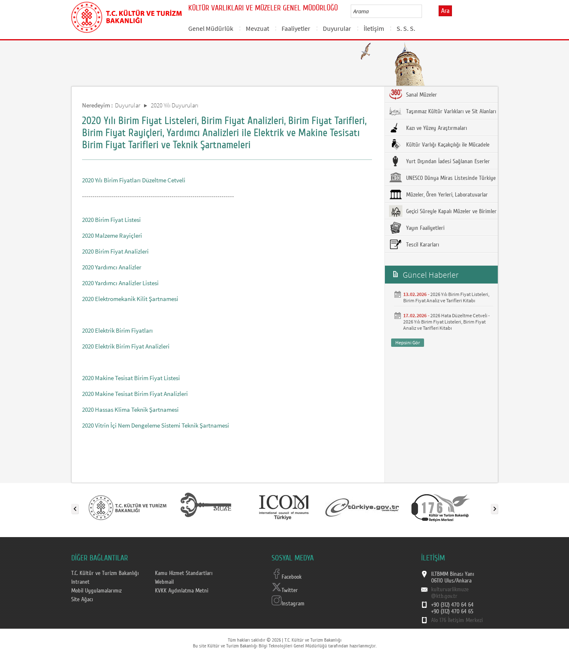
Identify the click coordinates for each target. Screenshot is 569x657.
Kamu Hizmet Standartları (183, 573)
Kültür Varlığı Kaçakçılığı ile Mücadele (446, 145)
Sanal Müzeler (420, 95)
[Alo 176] (440, 507)
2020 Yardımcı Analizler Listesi (120, 283)
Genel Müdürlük (210, 28)
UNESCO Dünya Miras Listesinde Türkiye (450, 178)
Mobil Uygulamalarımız (96, 590)
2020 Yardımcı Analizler (111, 267)
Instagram (293, 603)
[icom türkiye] (284, 507)
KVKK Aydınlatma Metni (181, 590)
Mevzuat (257, 28)
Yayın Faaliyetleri (424, 228)
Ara (445, 11)
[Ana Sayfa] (126, 16)
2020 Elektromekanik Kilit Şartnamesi (130, 299)
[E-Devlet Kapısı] (362, 507)
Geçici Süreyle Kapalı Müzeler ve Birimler (450, 211)
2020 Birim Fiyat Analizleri (115, 251)
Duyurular (337, 28)
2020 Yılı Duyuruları (174, 105)
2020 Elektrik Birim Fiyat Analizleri (126, 346)
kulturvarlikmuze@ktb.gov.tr (450, 593)
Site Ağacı (82, 599)
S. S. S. (406, 28)
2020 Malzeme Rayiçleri (112, 235)
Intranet (80, 582)
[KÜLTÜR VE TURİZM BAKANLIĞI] (127, 507)
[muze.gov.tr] (205, 507)
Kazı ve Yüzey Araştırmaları (435, 128)
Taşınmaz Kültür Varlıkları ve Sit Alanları (450, 111)
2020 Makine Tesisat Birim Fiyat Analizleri (135, 394)
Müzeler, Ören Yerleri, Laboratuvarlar (446, 195)
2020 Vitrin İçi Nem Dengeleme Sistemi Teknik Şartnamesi (155, 425)
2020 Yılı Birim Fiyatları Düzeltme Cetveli (133, 180)
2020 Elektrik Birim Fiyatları (117, 330)
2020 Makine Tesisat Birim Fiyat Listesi (131, 378)
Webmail (164, 582)
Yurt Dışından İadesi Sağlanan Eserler (447, 161)
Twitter (290, 590)
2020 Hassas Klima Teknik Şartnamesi (130, 409)
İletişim (374, 28)
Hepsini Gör (407, 342)
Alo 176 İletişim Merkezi (457, 620)
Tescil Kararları (421, 244)
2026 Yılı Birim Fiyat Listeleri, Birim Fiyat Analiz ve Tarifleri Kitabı (446, 297)
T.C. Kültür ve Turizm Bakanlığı (105, 573)
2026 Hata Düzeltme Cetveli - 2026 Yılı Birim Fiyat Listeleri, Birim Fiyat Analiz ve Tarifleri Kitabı (446, 321)
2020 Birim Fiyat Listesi (111, 220)
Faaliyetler (296, 28)
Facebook (292, 577)
